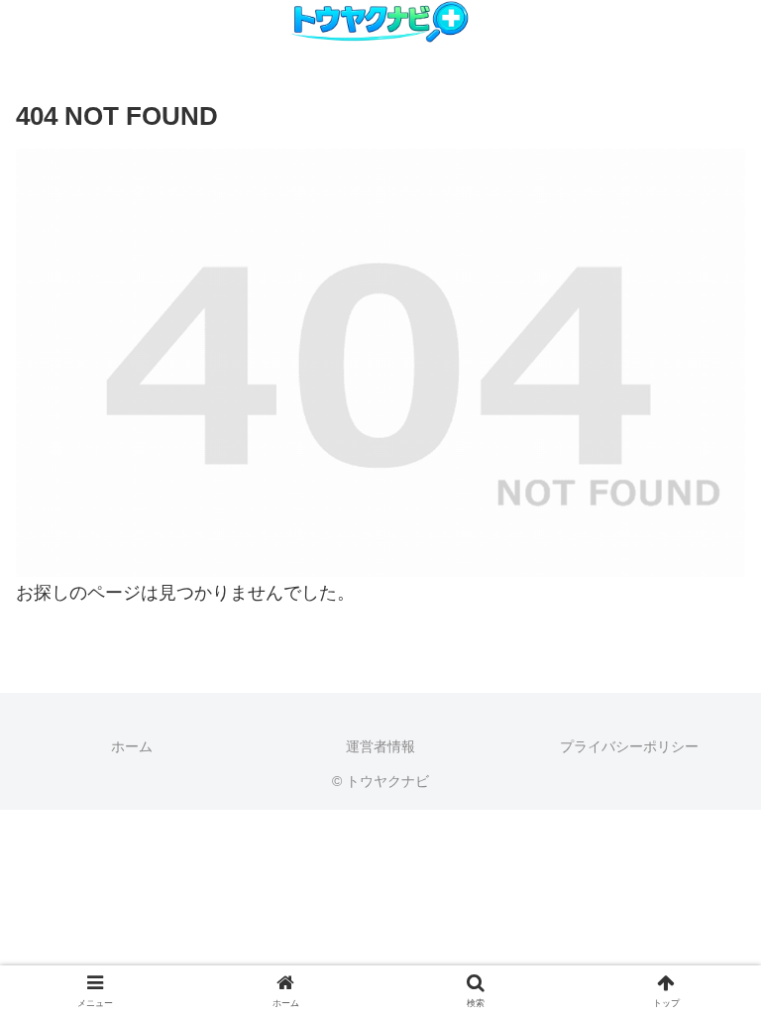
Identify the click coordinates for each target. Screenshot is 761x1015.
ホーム (132, 746)
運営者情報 (380, 746)
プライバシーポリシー (629, 746)
